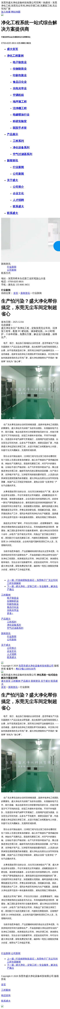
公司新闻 (18, 173)
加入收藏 (5, 12)
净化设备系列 (21, 147)
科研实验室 (20, 121)
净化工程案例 (15, 55)
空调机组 (18, 95)
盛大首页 (12, 49)
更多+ (10, 613)
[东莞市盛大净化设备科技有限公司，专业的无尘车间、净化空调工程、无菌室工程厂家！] (2, 15)
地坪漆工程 (20, 101)
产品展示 (12, 134)
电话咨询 (5, 995)
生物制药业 (13, 601)
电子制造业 (20, 62)
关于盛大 (12, 180)
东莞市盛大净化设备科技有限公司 (36, 665)
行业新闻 (18, 167)
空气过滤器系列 (22, 154)
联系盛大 (18, 206)
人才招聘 (18, 200)
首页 (15, 293)
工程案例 (5, 595)
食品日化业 (20, 81)
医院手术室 (20, 127)
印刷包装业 (20, 75)
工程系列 (18, 140)
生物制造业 (20, 68)
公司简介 (18, 186)
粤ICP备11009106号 (26, 669)
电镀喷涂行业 (21, 114)
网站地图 (15, 12)
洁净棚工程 (20, 108)
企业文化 (18, 193)
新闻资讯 (12, 160)
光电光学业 (20, 88)
